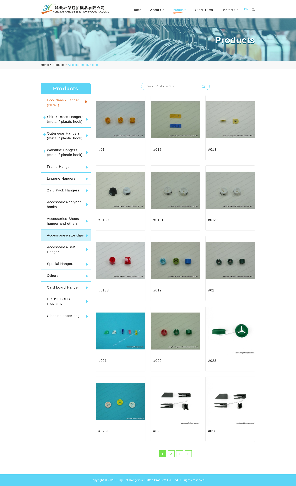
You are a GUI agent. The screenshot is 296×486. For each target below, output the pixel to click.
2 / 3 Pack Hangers (63, 190)
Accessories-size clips (83, 64)
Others (52, 275)
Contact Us (229, 10)
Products (179, 10)
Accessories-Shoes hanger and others (63, 221)
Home (137, 10)
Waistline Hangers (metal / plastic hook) (65, 152)
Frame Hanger (59, 167)
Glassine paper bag (63, 316)
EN (246, 9)
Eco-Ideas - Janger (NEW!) (63, 102)
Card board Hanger (63, 287)
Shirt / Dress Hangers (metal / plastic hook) (65, 119)
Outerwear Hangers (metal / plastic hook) (65, 136)
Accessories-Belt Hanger (61, 249)
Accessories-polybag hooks (64, 204)
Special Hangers (60, 264)
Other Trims (204, 10)
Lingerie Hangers (61, 178)
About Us (157, 10)
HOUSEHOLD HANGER (58, 301)
